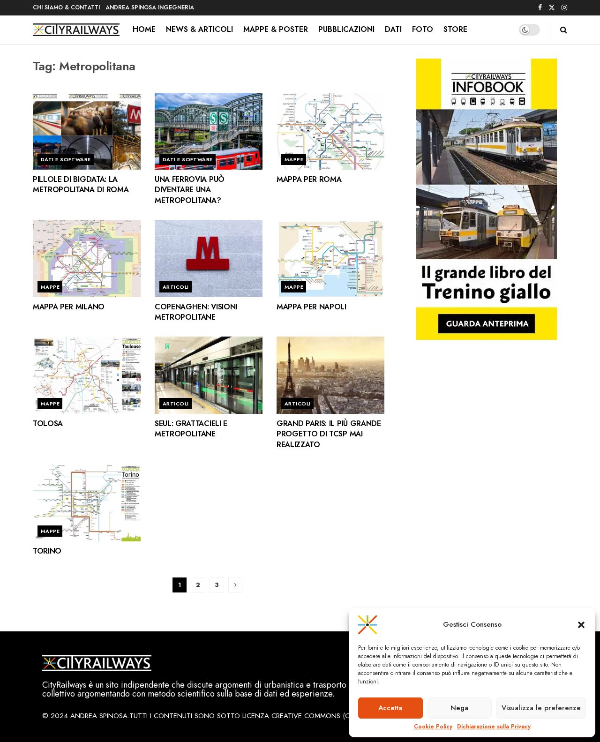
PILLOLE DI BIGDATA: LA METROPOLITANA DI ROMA (80, 184)
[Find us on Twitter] (551, 8)
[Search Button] (563, 29)
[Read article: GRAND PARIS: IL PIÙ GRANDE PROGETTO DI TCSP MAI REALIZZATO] (330, 375)
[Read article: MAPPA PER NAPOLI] (330, 258)
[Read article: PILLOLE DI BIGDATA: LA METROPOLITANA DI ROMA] (87, 131)
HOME (144, 29)
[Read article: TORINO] (87, 502)
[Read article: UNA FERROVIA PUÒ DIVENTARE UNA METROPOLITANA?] (208, 131)
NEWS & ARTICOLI (199, 29)
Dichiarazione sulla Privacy (494, 726)
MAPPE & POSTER (275, 29)
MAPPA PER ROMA (309, 179)
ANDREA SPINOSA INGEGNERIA (149, 7)
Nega (459, 708)
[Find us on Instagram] (564, 8)
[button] (581, 625)
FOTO (422, 29)
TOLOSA (48, 423)
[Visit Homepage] (76, 30)
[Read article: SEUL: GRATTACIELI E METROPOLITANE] (208, 375)
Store (455, 29)
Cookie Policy (433, 726)
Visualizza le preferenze (541, 708)
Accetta (390, 708)
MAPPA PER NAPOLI (311, 306)
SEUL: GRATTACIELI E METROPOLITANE (191, 428)
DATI (393, 29)
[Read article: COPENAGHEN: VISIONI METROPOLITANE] (208, 258)
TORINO (47, 551)
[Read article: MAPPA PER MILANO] (87, 258)
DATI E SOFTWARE (66, 159)
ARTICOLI (176, 287)
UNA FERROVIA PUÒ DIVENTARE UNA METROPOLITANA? (190, 190)
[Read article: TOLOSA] (87, 375)
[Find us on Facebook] (540, 8)
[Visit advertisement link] (486, 199)
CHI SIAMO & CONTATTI (66, 7)
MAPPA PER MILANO (69, 306)
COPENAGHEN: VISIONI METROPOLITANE (196, 311)
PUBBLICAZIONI (346, 29)
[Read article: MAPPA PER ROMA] (330, 131)
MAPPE (294, 159)
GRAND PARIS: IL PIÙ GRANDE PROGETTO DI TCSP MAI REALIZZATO (329, 434)
